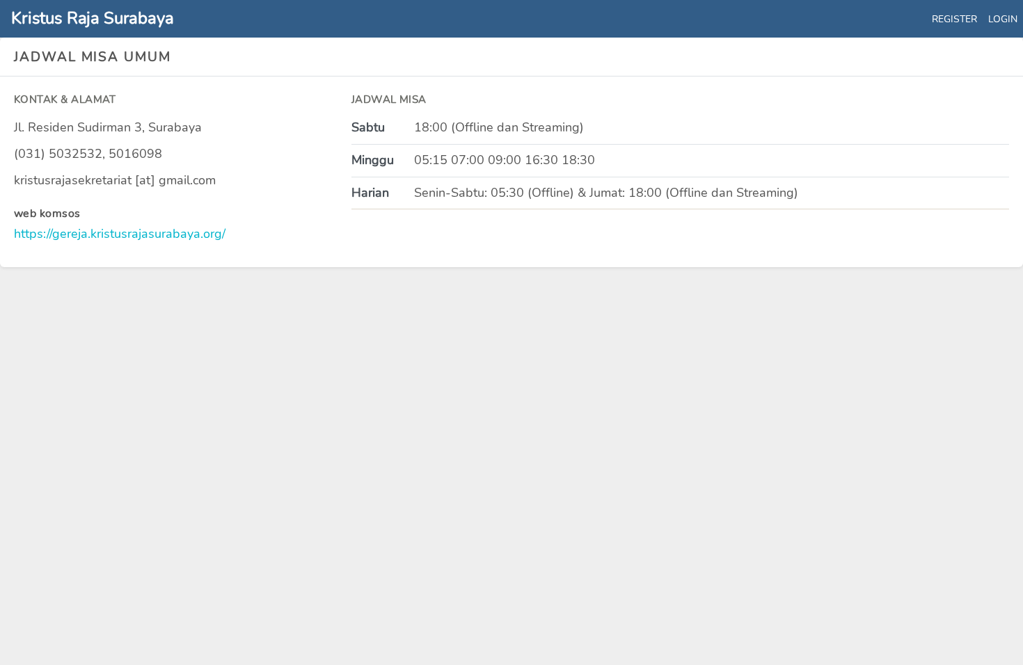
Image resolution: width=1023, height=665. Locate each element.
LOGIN (1002, 19)
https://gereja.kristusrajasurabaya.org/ (119, 233)
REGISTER (954, 19)
